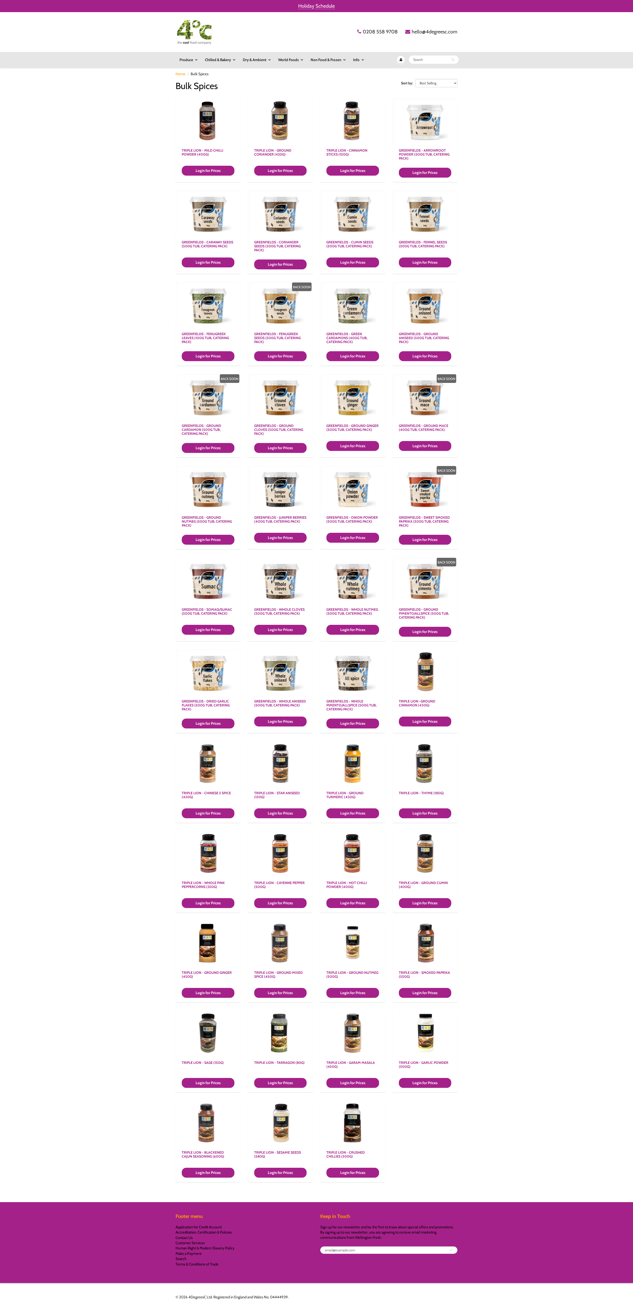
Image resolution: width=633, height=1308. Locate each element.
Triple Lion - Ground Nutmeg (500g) (352, 974)
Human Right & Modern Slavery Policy (205, 1248)
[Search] (452, 60)
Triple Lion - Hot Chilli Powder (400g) (346, 885)
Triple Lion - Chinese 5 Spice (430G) (206, 795)
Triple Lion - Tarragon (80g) (279, 1062)
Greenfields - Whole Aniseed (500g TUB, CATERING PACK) (280, 703)
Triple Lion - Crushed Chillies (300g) (345, 1154)
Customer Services (190, 1243)
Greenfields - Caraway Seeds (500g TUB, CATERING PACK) (207, 244)
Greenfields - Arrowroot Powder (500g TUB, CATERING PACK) (424, 154)
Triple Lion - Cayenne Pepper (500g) (279, 885)
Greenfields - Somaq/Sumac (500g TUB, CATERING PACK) (207, 611)
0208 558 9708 (380, 32)
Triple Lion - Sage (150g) (203, 1062)
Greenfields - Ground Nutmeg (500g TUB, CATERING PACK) (207, 521)
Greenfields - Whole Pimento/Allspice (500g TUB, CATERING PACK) (351, 705)
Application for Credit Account (199, 1227)
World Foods (288, 60)
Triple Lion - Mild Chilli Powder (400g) (202, 152)
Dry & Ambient (254, 60)
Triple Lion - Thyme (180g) (421, 793)
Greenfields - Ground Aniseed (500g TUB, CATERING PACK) (424, 338)
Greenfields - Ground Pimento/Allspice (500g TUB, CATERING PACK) (424, 613)
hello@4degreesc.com (434, 32)
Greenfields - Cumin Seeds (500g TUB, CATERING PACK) (349, 244)
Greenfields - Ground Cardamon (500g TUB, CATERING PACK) (201, 429)
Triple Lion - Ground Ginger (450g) (207, 974)
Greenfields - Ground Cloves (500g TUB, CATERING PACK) (278, 429)
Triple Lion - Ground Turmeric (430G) (344, 795)
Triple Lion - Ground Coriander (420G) (272, 152)
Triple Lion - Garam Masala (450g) (350, 1064)
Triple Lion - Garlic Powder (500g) (423, 1064)
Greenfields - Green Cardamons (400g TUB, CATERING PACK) (346, 338)
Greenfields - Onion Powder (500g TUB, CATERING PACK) (352, 519)
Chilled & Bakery (218, 60)
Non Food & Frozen (326, 60)
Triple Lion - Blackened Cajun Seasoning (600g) (203, 1154)
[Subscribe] (451, 1250)
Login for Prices (208, 170)
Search (181, 1259)
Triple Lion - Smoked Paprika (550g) (424, 974)
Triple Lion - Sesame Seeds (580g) (277, 1154)
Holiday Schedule (316, 6)
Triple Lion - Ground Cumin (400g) (423, 885)
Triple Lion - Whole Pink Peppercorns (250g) (203, 885)
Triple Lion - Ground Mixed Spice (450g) (278, 974)
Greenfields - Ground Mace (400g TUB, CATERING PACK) (423, 427)
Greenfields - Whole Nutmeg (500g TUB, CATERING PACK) (352, 611)
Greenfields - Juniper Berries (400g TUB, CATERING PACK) (280, 519)
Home (180, 74)
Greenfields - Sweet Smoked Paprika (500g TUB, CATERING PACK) (424, 521)
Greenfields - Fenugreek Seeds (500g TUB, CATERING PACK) (277, 338)
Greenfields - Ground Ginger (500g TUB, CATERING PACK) (352, 427)
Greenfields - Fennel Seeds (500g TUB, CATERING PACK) (423, 244)
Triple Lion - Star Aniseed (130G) (277, 795)
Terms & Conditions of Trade (197, 1264)
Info (356, 60)
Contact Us (184, 1238)
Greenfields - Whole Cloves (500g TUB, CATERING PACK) (279, 611)
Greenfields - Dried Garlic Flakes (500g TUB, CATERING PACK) (206, 705)
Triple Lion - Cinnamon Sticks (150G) (346, 152)
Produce (186, 60)
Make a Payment (189, 1253)
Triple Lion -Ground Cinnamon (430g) (417, 703)
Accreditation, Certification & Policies (204, 1232)
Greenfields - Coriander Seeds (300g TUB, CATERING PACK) (277, 246)
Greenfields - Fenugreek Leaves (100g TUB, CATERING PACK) (205, 338)
